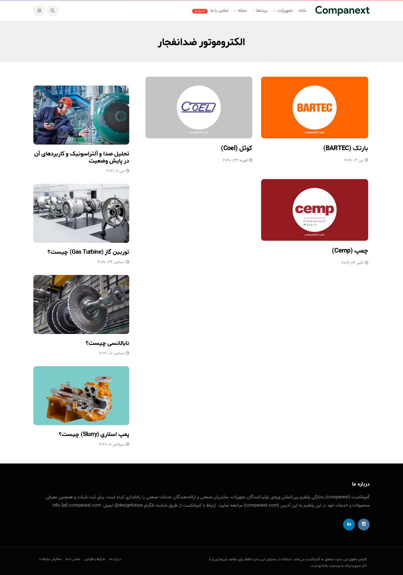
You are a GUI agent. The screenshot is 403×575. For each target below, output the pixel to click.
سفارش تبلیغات (50, 559)
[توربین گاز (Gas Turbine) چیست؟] (81, 213)
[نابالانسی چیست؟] (81, 304)
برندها (262, 10)
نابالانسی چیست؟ (107, 343)
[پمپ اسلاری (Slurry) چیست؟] (81, 395)
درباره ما (115, 559)
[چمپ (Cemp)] (314, 210)
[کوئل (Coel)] (199, 107)
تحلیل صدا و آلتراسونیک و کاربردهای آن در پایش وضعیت (81, 157)
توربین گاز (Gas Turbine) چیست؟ (88, 252)
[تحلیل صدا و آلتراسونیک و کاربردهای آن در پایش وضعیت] (81, 115)
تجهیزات (285, 10)
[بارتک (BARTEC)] (314, 107)
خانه (302, 10)
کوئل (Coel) (237, 148)
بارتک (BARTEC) (345, 148)
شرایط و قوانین (94, 559)
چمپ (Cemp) (350, 250)
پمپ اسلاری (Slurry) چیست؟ (94, 434)
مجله (242, 10)
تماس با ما (211, 10)
